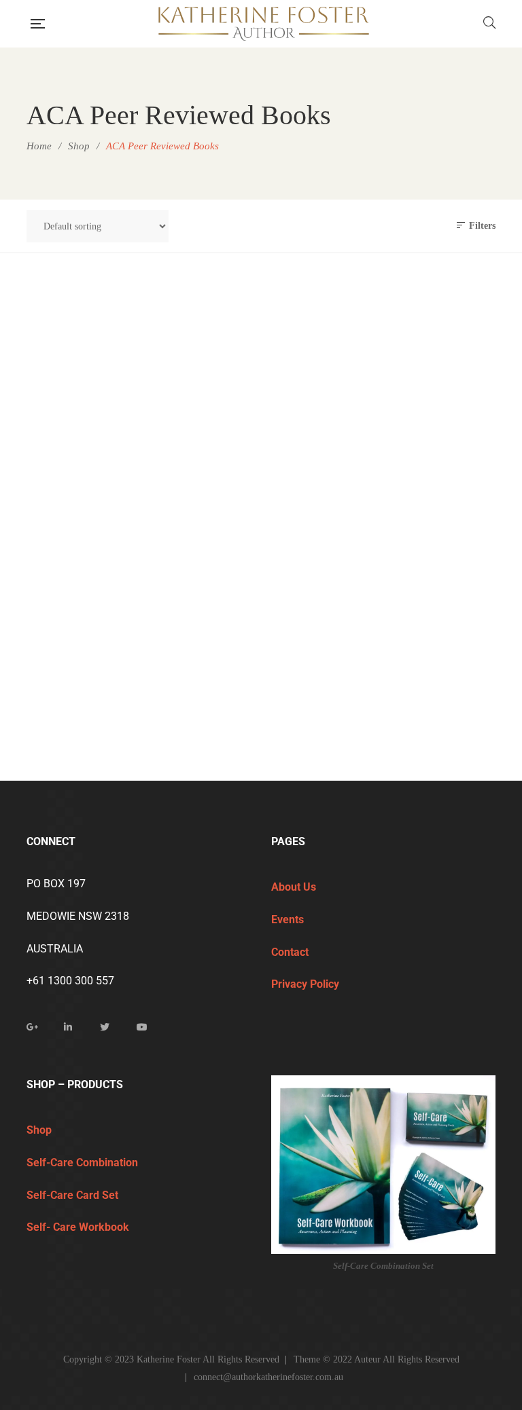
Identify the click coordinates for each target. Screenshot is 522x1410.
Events (289, 919)
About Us (293, 886)
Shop (39, 1130)
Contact (290, 952)
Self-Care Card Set (74, 1195)
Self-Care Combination (84, 1162)
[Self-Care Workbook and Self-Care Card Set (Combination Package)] (139, 444)
